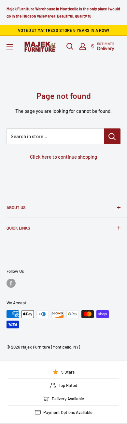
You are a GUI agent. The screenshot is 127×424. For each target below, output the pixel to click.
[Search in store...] (112, 136)
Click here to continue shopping (63, 157)
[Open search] (70, 46)
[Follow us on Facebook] (11, 283)
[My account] (82, 46)
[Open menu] (10, 46)
